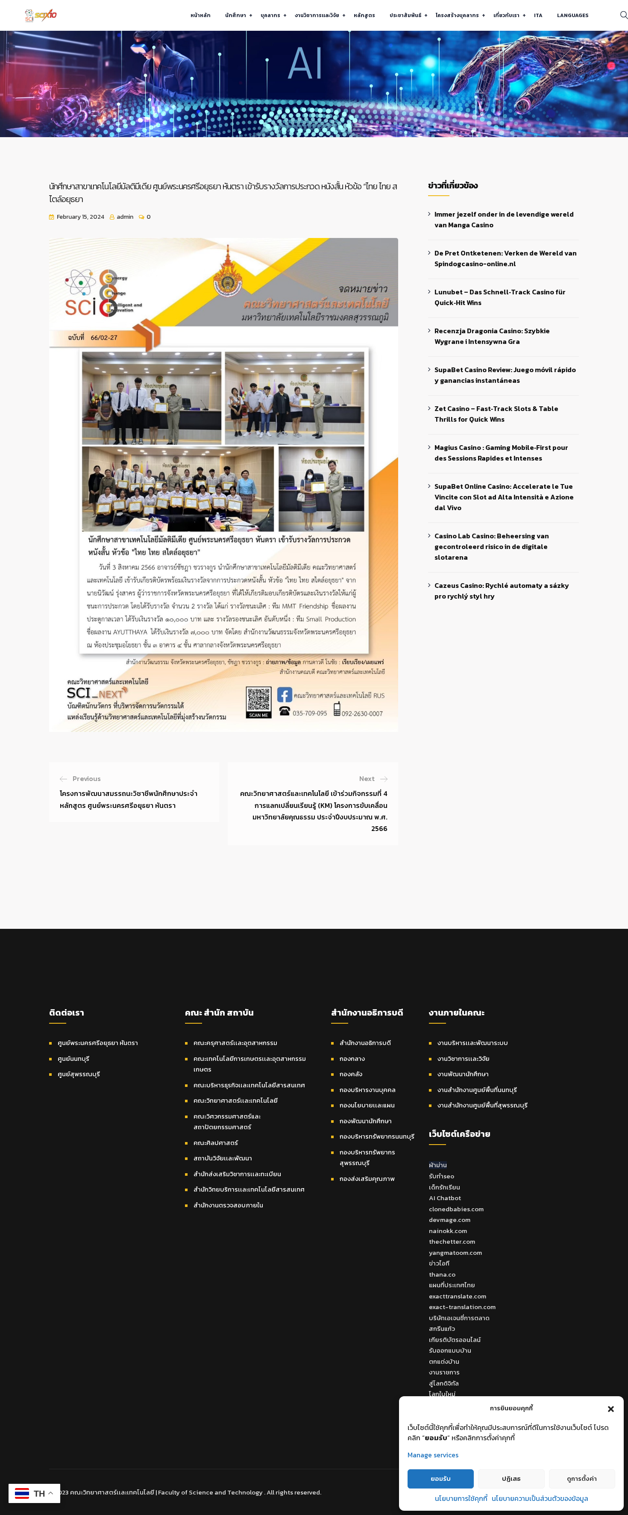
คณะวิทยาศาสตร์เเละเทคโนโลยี (236, 1100)
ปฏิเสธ (511, 1478)
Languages (572, 15)
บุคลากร (270, 15)
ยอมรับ (441, 1478)
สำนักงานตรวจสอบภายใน (228, 1205)
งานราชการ (444, 1372)
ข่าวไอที (439, 1263)
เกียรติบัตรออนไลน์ (455, 1340)
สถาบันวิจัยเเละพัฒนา (223, 1158)
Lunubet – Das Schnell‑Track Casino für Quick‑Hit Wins (500, 297)
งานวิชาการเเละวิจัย (317, 15)
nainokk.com (448, 1231)
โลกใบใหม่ (442, 1394)
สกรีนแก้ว (442, 1328)
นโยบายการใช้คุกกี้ (461, 1498)
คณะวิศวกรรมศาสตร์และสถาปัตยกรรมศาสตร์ (227, 1121)
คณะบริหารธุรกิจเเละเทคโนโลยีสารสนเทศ (249, 1085)
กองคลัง (351, 1074)
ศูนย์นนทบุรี (73, 1058)
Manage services (433, 1455)
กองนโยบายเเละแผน (367, 1105)
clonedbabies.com (456, 1209)
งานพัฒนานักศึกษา (463, 1074)
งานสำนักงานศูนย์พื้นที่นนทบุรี (477, 1090)
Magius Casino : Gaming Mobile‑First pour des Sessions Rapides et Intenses (501, 452)
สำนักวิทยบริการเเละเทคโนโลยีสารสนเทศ (249, 1189)
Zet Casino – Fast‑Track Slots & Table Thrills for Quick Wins (496, 413)
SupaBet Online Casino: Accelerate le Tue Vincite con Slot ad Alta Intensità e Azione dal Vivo (504, 497)
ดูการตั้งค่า (582, 1478)
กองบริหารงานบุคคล (368, 1090)
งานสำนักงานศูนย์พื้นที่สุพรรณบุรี (482, 1105)
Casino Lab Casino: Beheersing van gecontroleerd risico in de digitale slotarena (491, 546)
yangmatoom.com (455, 1252)
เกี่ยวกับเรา (506, 15)
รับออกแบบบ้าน (450, 1350)
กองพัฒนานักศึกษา (366, 1121)
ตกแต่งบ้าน (444, 1361)
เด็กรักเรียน (444, 1187)
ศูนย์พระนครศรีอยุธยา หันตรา (98, 1043)
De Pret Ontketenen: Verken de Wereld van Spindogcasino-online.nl (505, 258)
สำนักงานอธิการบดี (365, 1043)
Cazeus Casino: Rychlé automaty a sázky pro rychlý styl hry (501, 590)
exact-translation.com (462, 1307)
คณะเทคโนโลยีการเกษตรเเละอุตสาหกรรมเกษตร (250, 1064)
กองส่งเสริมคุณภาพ (367, 1178)
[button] (611, 1408)
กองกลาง (352, 1058)
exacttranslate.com (457, 1296)
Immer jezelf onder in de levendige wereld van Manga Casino (504, 219)
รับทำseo (441, 1176)
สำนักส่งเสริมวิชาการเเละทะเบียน (237, 1174)
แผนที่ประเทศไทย (452, 1285)
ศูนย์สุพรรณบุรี (79, 1074)
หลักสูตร (364, 15)
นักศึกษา (235, 15)
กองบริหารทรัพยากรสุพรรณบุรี (367, 1157)
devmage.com (449, 1219)
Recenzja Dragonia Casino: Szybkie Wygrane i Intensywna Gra (492, 336)
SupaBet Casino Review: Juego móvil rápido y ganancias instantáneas (505, 374)
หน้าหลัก (201, 15)
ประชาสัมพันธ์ (405, 15)
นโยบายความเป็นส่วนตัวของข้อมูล (540, 1498)
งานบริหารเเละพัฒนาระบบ (472, 1043)
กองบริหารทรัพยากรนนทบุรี (377, 1136)
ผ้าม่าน (438, 1165)
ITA (538, 15)
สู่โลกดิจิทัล (444, 1383)
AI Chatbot (445, 1198)
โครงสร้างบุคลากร (457, 15)
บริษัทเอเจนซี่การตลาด (459, 1318)
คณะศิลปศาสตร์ (216, 1143)
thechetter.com (452, 1241)
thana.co (442, 1274)
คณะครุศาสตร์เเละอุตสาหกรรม (235, 1043)
